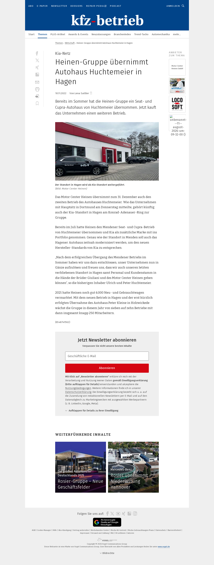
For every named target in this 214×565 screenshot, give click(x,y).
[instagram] (134, 514)
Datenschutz (161, 530)
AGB (34, 530)
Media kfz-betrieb (119, 530)
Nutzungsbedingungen (78, 388)
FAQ (112, 533)
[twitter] (37, 60)
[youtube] (117, 514)
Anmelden (173, 6)
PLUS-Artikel (57, 34)
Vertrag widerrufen (81, 530)
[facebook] (37, 53)
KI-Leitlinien (121, 533)
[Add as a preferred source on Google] (107, 522)
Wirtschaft (70, 43)
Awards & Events (78, 34)
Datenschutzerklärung (78, 391)
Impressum (85, 533)
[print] (37, 89)
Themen (42, 34)
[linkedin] (37, 75)
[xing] (37, 67)
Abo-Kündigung (65, 530)
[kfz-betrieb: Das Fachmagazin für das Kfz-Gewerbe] (31, 34)
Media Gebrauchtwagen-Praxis (141, 530)
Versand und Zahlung (100, 533)
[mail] (37, 82)
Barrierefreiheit (174, 530)
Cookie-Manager (44, 530)
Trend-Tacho (141, 34)
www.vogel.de (164, 547)
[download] (37, 96)
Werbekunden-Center (100, 530)
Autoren (130, 533)
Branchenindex (122, 34)
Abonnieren (107, 368)
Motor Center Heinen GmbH (177, 67)
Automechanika (161, 34)
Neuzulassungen (101, 34)
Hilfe (55, 530)
